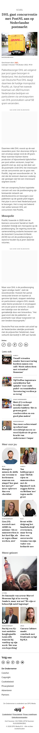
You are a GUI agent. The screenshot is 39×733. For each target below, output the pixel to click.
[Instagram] (17, 662)
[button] (30, 714)
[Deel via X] (20, 345)
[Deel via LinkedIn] (26, 345)
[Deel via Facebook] (15, 345)
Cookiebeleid (7, 714)
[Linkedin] (8, 662)
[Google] (3, 662)
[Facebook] (12, 662)
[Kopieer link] (4, 345)
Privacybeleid (17, 714)
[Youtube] (22, 662)
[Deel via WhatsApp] (9, 345)
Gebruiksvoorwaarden (19, 717)
